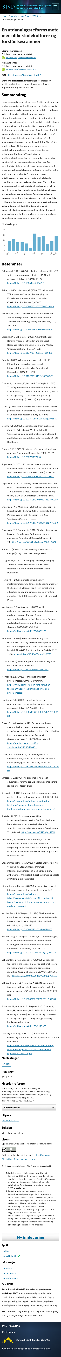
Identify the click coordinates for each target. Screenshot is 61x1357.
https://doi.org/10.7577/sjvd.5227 (24, 75)
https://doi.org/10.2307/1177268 (24, 457)
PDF (8, 1064)
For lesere (7, 1268)
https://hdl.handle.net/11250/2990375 (26, 1026)
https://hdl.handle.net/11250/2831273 (26, 631)
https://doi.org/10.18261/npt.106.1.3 (25, 283)
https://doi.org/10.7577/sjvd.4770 (38, 832)
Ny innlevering (30, 1237)
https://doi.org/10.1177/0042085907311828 (29, 352)
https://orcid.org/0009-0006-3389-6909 (21, 58)
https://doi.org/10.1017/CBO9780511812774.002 (32, 522)
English (5, 1251)
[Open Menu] (55, 7)
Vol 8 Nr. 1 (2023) (29, 16)
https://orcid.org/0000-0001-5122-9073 (21, 69)
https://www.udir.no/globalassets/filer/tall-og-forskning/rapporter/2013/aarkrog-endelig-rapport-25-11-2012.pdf (30, 1049)
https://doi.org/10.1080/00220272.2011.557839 (31, 999)
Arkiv (14, 16)
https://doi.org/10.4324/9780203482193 (27, 669)
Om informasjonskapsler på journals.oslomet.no (26, 1348)
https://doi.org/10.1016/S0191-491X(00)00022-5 (32, 952)
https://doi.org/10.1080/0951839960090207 (29, 929)
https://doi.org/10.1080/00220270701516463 (30, 306)
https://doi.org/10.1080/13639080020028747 (30, 476)
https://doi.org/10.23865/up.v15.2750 (32, 654)
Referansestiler (12, 1107)
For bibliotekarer (10, 1277)
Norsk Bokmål (9, 1256)
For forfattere (9, 1273)
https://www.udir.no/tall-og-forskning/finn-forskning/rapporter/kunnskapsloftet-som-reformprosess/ (29, 688)
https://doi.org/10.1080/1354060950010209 (29, 329)
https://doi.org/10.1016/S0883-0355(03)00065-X (32, 418)
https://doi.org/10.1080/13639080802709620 (34, 975)
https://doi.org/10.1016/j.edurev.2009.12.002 (33, 542)
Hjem (4, 16)
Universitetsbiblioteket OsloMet (33, 1340)
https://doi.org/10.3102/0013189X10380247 (30, 376)
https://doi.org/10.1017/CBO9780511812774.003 (32, 499)
